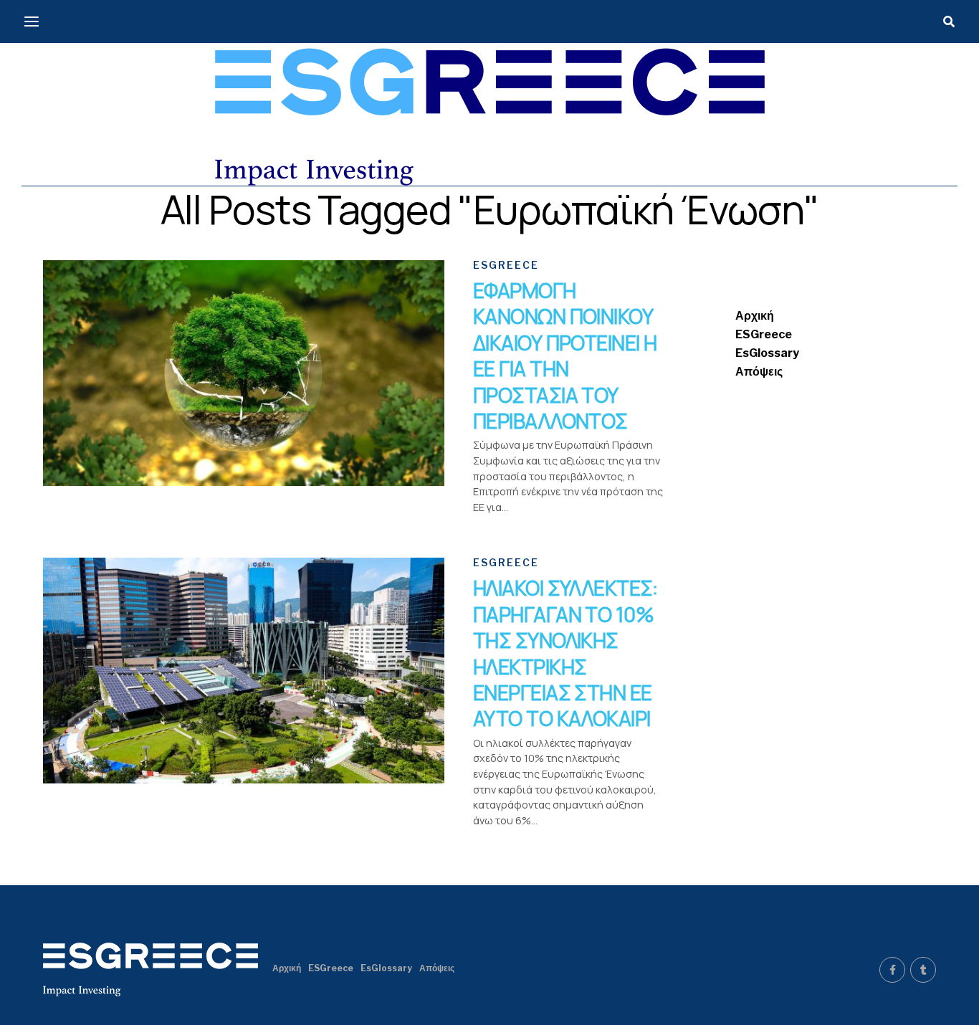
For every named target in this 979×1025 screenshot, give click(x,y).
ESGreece (763, 334)
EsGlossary (767, 353)
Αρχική (754, 316)
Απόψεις (759, 371)
